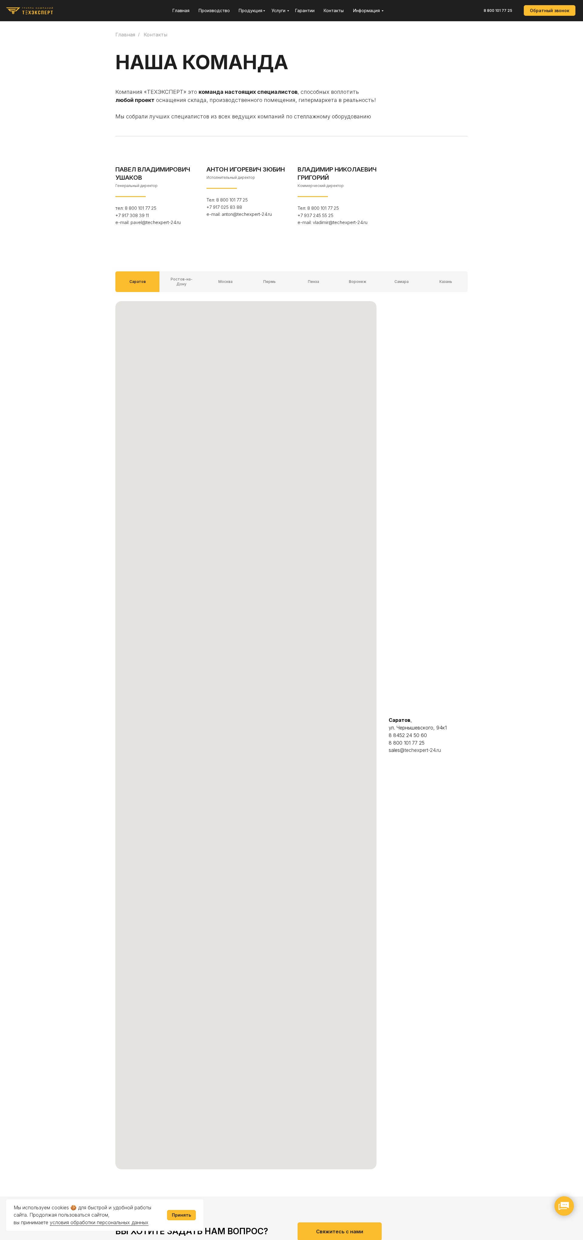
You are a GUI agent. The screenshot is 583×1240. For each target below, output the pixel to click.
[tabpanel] (291, 749)
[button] (549, 10)
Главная (125, 35)
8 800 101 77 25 (498, 10)
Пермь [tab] (269, 281)
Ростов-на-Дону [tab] (182, 281)
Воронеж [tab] (357, 281)
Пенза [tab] (313, 281)
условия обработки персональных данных (99, 1222)
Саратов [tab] (137, 281)
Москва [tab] (225, 281)
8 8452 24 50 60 (408, 735)
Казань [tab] (445, 281)
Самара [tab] (401, 281)
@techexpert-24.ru (420, 750)
